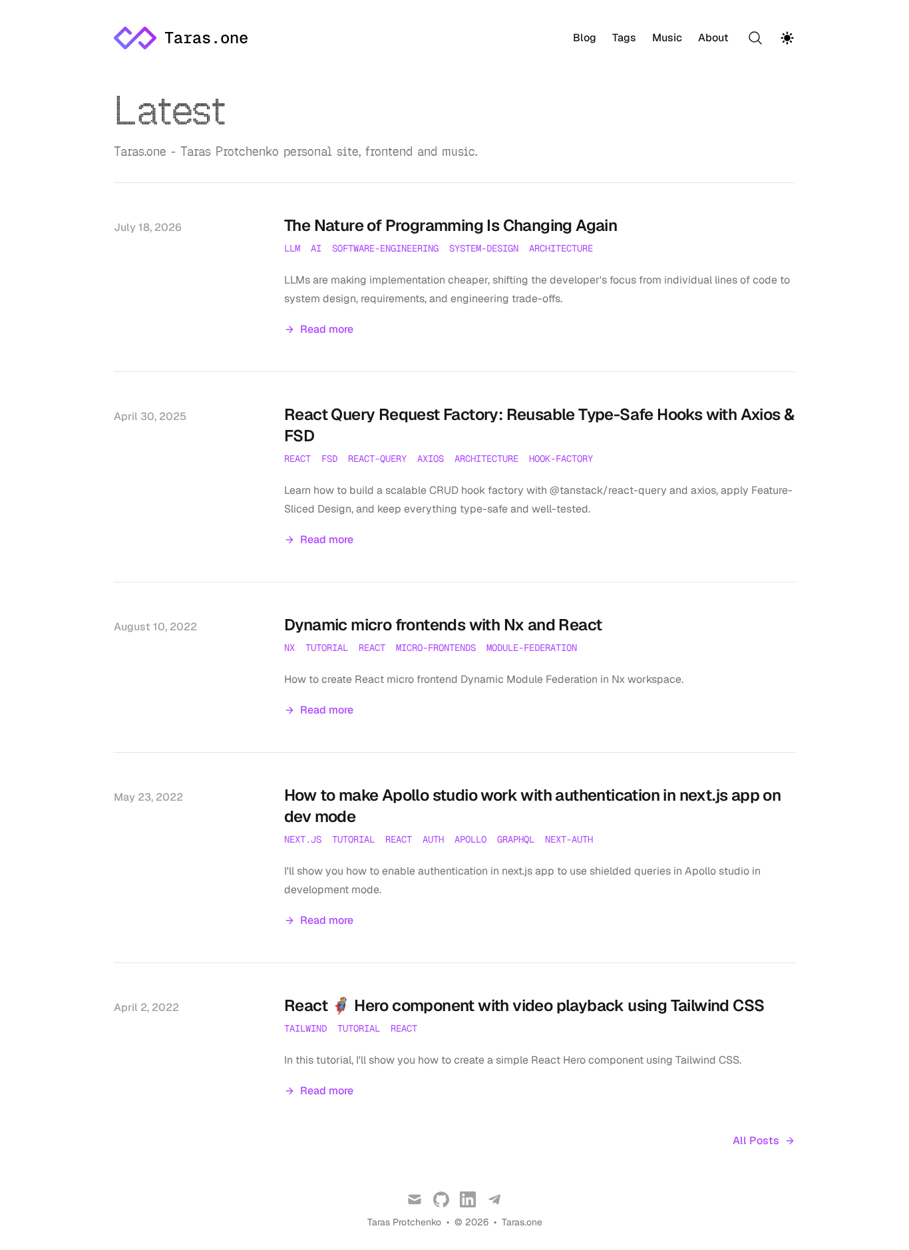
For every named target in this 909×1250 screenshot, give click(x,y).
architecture (561, 248)
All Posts (756, 1140)
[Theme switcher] (787, 38)
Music (667, 38)
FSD (329, 459)
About (713, 38)
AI (316, 248)
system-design (483, 248)
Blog (584, 38)
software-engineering (385, 248)
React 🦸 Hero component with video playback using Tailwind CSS (524, 1005)
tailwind (305, 1028)
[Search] (755, 38)
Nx (289, 648)
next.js (302, 839)
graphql (515, 839)
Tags (624, 38)
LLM (292, 248)
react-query (377, 459)
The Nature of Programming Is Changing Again (450, 225)
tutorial (326, 648)
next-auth (569, 839)
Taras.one (522, 1222)
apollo (470, 839)
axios (430, 459)
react (297, 459)
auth (433, 839)
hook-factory (561, 459)
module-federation (531, 648)
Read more (326, 329)
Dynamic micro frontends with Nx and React (443, 624)
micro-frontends (436, 648)
